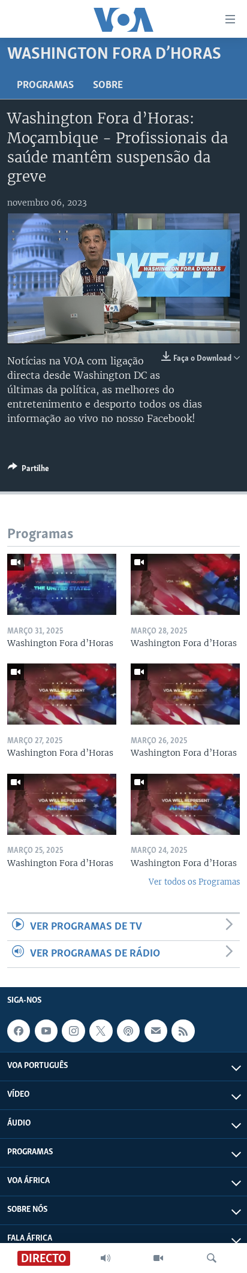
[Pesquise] (212, 1258)
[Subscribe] (155, 1030)
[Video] (158, 1258)
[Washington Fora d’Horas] (61, 584)
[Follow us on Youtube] (46, 1030)
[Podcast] (128, 1030)
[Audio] (105, 1258)
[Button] (28, 470)
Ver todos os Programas (194, 882)
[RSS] (182, 1030)
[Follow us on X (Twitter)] (100, 1030)
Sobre (108, 85)
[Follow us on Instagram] (73, 1030)
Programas (45, 85)
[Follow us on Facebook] (18, 1030)
